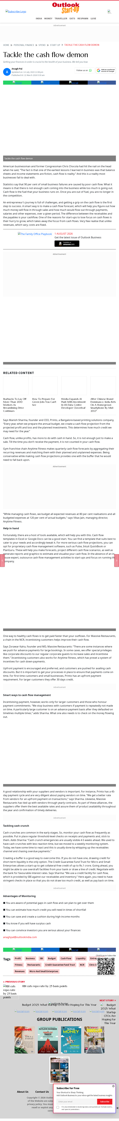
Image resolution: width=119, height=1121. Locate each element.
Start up (55, 45)
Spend (42, 45)
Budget (52, 958)
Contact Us (42, 1091)
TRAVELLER (61, 18)
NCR (82, 965)
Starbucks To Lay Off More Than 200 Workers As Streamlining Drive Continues (14, 404)
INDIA (39, 18)
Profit (18, 958)
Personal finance (24, 45)
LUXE (93, 18)
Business (30, 958)
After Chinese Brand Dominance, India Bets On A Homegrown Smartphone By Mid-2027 (103, 404)
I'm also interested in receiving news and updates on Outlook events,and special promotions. (87, 1108)
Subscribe (104, 1101)
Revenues (20, 971)
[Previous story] (2, 560)
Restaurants (33, 965)
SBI (41, 958)
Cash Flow (66, 958)
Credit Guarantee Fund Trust (60, 965)
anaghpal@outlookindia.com (20, 937)
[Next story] (116, 560)
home (6, 45)
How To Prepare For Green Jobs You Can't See (44, 401)
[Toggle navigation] (109, 11)
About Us (22, 1091)
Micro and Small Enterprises (44, 971)
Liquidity (80, 958)
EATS (72, 18)
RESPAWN (82, 18)
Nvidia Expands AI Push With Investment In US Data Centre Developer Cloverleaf (73, 403)
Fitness (18, 965)
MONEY (48, 18)
